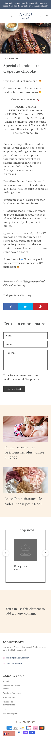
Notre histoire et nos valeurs (11, 687)
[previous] (6, 553)
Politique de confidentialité (9, 703)
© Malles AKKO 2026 (25, 722)
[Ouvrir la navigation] (5, 16)
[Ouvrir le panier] (46, 16)
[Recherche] (12, 16)
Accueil (6, 681)
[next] (45, 553)
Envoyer (14, 389)
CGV (4, 709)
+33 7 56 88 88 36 (14, 663)
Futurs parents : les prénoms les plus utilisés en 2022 (24, 452)
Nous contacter (9, 697)
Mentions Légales (10, 713)
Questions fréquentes (12, 693)
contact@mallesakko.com (17, 657)
